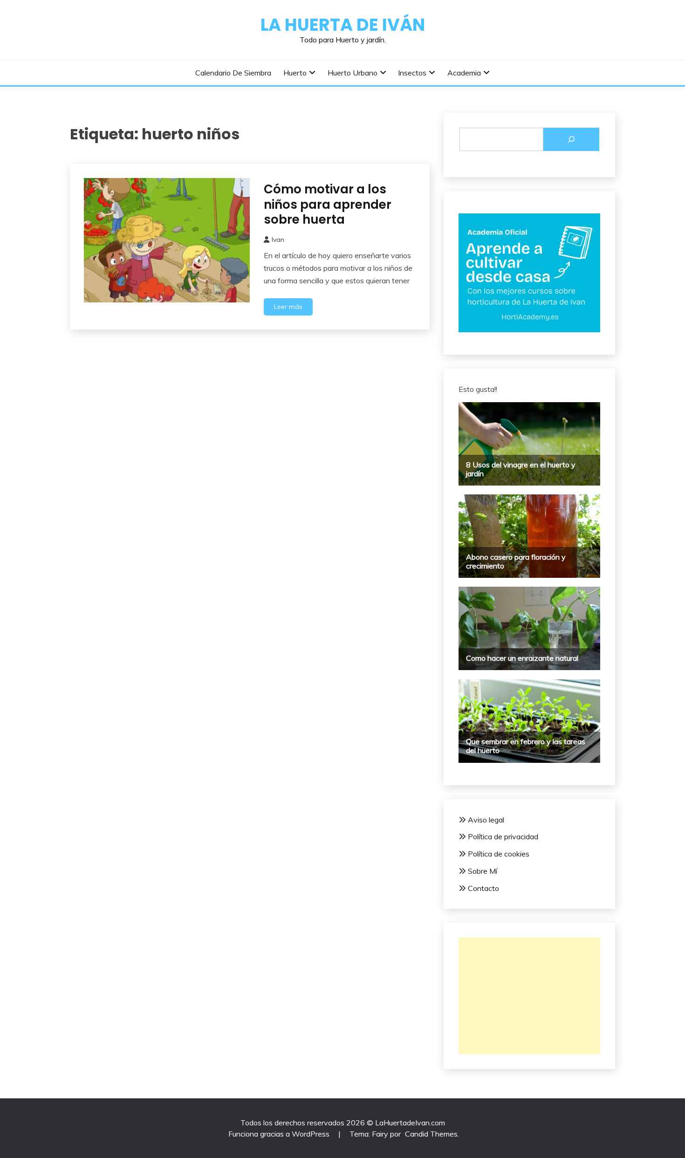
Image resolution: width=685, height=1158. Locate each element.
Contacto (483, 888)
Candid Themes (431, 1133)
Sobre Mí (482, 871)
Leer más (288, 306)
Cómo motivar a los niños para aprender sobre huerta (327, 204)
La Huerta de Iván (342, 25)
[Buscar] (571, 139)
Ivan (278, 239)
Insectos (412, 72)
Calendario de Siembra (233, 72)
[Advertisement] (529, 996)
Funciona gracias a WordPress (279, 1133)
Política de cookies (498, 853)
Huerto (295, 72)
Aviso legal (486, 819)
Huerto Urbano (352, 72)
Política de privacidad (503, 836)
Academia (464, 72)
